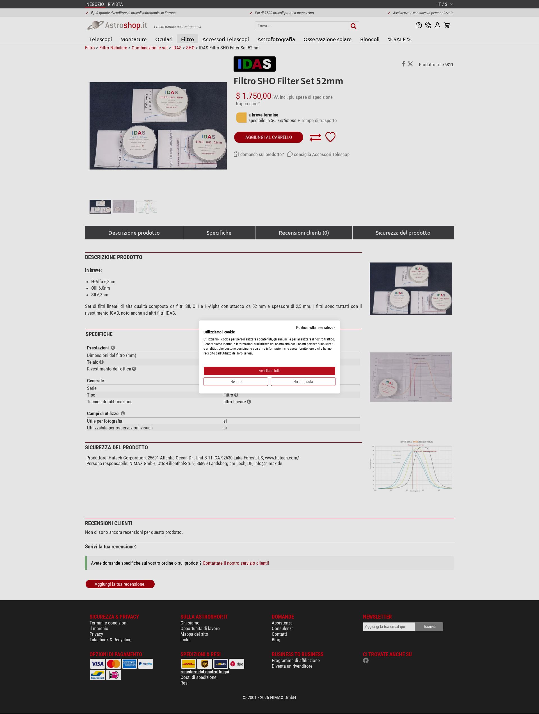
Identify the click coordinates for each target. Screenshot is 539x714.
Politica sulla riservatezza (315, 327)
